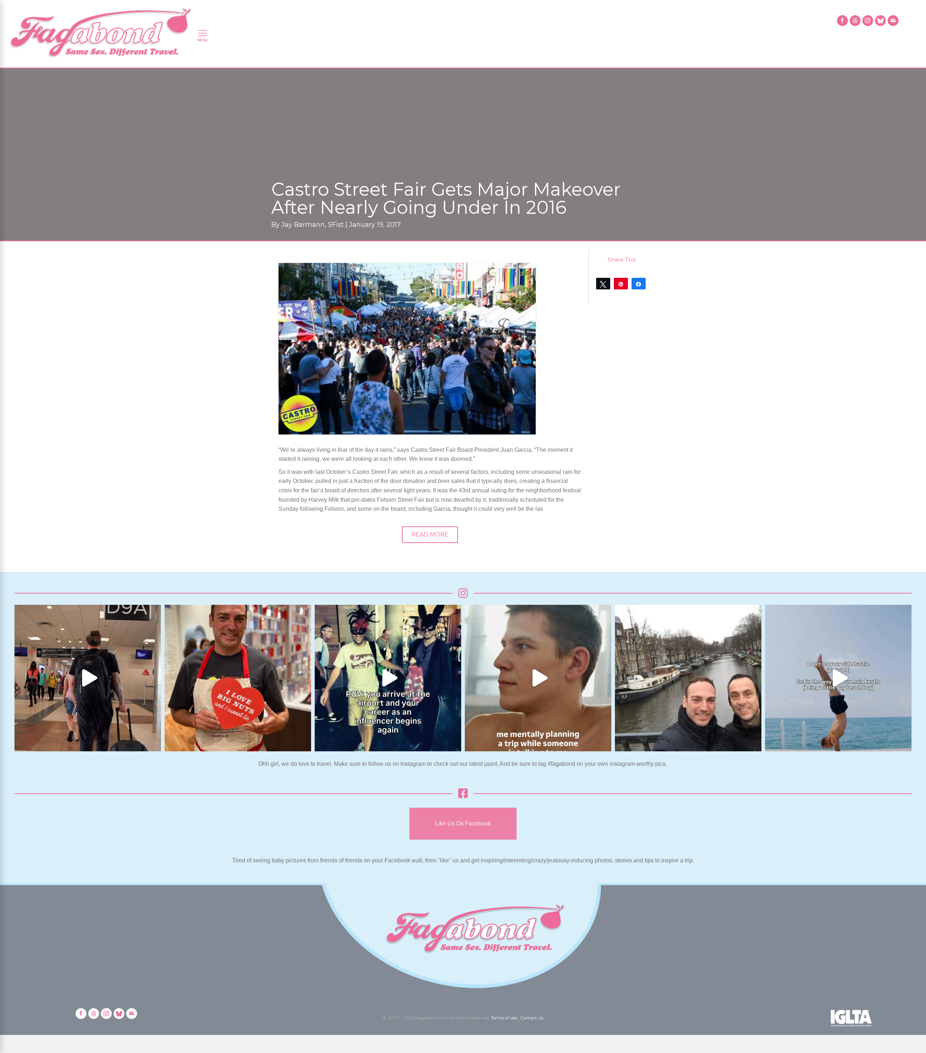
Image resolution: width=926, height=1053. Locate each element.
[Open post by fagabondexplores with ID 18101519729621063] (388, 678)
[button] (430, 534)
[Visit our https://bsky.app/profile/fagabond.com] (880, 20)
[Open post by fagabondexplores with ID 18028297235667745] (87, 678)
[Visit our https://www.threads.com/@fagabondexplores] (855, 20)
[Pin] (621, 283)
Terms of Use (504, 1017)
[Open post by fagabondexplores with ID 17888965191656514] (688, 678)
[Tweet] (603, 283)
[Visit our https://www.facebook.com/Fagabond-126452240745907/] (842, 20)
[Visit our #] (893, 20)
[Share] (638, 283)
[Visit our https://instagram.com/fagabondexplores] (867, 20)
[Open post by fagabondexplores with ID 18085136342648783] (238, 678)
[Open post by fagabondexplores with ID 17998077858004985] (838, 678)
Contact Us (531, 1017)
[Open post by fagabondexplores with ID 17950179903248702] (538, 678)
